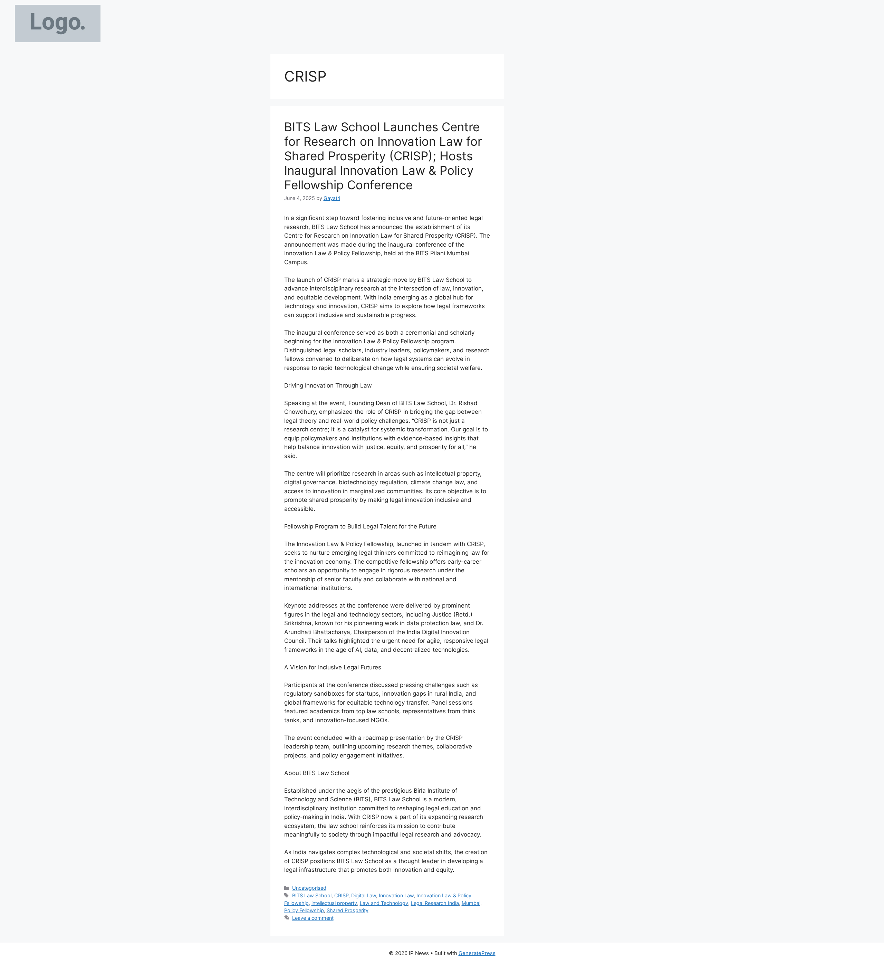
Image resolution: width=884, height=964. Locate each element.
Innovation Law (396, 895)
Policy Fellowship (304, 910)
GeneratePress (477, 953)
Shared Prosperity (347, 910)
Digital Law (363, 895)
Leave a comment (313, 918)
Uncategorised (309, 888)
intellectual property (334, 903)
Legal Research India (435, 903)
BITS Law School (312, 895)
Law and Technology (384, 903)
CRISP (341, 895)
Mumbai (471, 903)
